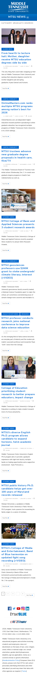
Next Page (29, 595)
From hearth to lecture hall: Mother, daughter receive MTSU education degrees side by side (16, 58)
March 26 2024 (25, 401)
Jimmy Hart (9, 116)
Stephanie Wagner (11, 66)
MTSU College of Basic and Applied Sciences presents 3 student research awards (18, 224)
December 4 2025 (25, 164)
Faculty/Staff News (10, 314)
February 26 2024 (26, 448)
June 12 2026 (19, 116)
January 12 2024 (25, 498)
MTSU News (17, 17)
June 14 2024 (24, 231)
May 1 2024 (23, 281)
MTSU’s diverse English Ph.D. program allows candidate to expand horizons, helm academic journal (16, 439)
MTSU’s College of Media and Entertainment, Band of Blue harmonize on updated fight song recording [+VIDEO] (17, 554)
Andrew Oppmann (11, 164)
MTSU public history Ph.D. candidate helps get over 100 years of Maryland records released (17, 490)
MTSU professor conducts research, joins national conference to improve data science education (17, 322)
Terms (24, 671)
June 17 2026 (24, 66)
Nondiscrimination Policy (11, 660)
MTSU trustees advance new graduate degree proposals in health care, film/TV (16, 156)
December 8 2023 (26, 564)
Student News (8, 217)
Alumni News (8, 49)
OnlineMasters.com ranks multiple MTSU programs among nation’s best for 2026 (17, 107)
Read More (5, 88)
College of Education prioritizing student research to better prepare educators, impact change (18, 392)
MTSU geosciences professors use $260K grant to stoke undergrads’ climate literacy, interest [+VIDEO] (18, 271)
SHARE (29, 116)
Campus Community (10, 99)
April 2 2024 (24, 331)
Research (25, 314)
